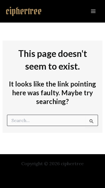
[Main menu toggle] (93, 11)
